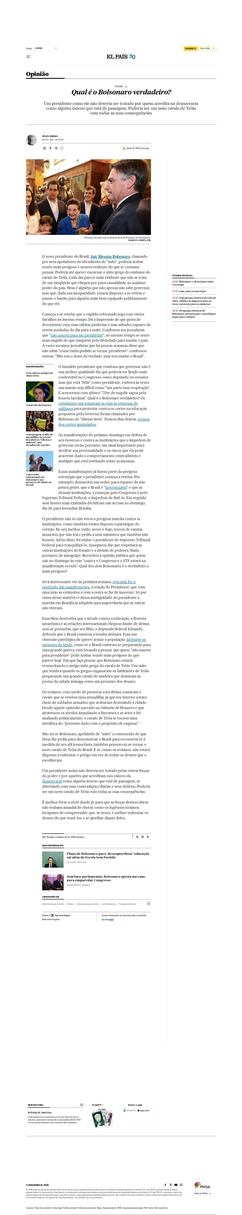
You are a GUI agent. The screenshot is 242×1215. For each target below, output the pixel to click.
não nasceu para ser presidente (77, 335)
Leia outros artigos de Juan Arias (39, 374)
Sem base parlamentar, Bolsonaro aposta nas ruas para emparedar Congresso (106, 878)
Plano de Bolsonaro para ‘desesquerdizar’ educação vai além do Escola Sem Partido (108, 855)
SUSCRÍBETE (190, 48)
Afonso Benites (74, 885)
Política (70, 904)
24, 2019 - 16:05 (52, 140)
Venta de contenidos (43, 1208)
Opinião (37, 74)
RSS (146, 1208)
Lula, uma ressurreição (192, 291)
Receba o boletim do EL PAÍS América (65, 837)
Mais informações (50, 919)
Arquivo (97, 1105)
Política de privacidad (87, 1208)
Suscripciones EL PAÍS (112, 1208)
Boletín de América (40, 1113)
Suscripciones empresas (133, 1208)
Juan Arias (50, 136)
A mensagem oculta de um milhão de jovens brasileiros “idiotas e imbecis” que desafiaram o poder (39, 440)
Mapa (99, 1208)
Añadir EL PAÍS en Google (138, 148)
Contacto (30, 1208)
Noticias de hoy (161, 1208)
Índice (151, 1208)
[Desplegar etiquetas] (149, 903)
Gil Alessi (71, 862)
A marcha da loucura (38, 405)
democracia (52, 781)
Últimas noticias (182, 275)
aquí (111, 919)
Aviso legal (57, 1208)
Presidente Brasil (127, 904)
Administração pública (88, 904)
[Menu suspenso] (28, 56)
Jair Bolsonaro (109, 904)
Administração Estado (53, 904)
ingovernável (116, 487)
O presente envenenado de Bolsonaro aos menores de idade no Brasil (39, 480)
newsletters (35, 1105)
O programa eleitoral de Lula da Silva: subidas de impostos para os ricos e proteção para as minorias (194, 301)
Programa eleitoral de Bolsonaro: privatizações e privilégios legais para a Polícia (194, 313)
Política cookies (70, 1208)
